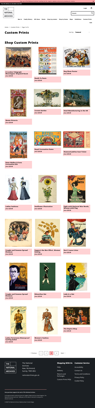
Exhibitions (78, 19)
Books (43, 19)
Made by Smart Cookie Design (26, 402)
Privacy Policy (79, 377)
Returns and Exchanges (61, 375)
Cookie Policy (79, 381)
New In (20, 19)
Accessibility (79, 367)
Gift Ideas (37, 19)
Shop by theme (63, 19)
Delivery (60, 371)
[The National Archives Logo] (8, 12)
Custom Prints (87, 19)
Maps (71, 19)
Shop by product (52, 19)
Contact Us (78, 371)
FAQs (59, 367)
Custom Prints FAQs (64, 379)
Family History (28, 19)
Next (62, 353)
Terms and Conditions (82, 374)
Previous (34, 353)
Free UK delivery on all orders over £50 (11, 3)
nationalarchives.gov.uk (30, 375)
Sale (91, 22)
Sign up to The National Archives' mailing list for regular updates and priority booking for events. (47, 1)
